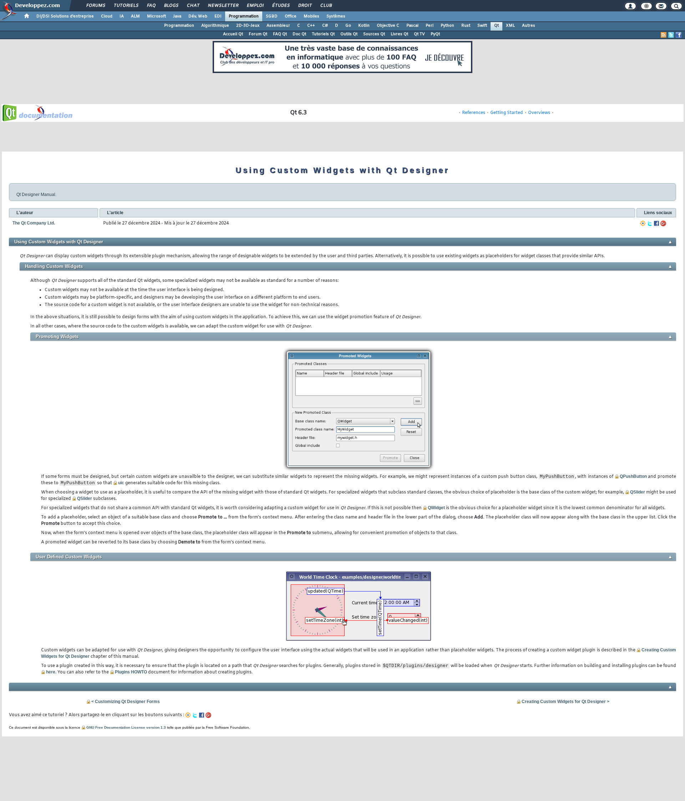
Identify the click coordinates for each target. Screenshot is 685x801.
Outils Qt (348, 34)
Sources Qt (374, 34)
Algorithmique (215, 25)
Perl (429, 25)
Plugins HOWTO (131, 672)
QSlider (637, 492)
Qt (496, 25)
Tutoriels (126, 6)
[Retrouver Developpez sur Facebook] (678, 35)
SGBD (272, 16)
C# (325, 25)
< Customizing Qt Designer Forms (125, 701)
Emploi (255, 6)
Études (280, 6)
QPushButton (633, 476)
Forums (95, 6)
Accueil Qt (233, 34)
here (50, 672)
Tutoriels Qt (323, 34)
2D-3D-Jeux (247, 25)
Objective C (388, 25)
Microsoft (156, 16)
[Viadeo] (643, 223)
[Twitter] (650, 223)
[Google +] (663, 223)
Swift (482, 25)
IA (122, 16)
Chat (193, 6)
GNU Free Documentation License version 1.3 (126, 727)
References (473, 113)
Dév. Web (197, 16)
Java (177, 16)
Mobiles (311, 16)
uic (121, 482)
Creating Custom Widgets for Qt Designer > (565, 701)
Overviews (539, 113)
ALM (135, 16)
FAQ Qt (280, 34)
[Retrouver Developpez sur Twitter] (671, 35)
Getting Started (506, 113)
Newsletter (223, 6)
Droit (304, 6)
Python (447, 25)
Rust (465, 25)
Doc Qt (299, 34)
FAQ (151, 6)
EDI (218, 16)
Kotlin (364, 25)
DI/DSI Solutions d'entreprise (65, 16)
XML (510, 25)
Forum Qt (258, 34)
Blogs (171, 6)
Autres (528, 25)
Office (290, 16)
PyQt (435, 34)
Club (325, 6)
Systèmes (335, 16)
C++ (311, 25)
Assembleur (278, 25)
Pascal (412, 25)
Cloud (106, 16)
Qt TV (419, 34)
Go (348, 25)
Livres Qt (399, 34)
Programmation (244, 16)
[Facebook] (656, 223)
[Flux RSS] (663, 35)
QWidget (436, 507)
